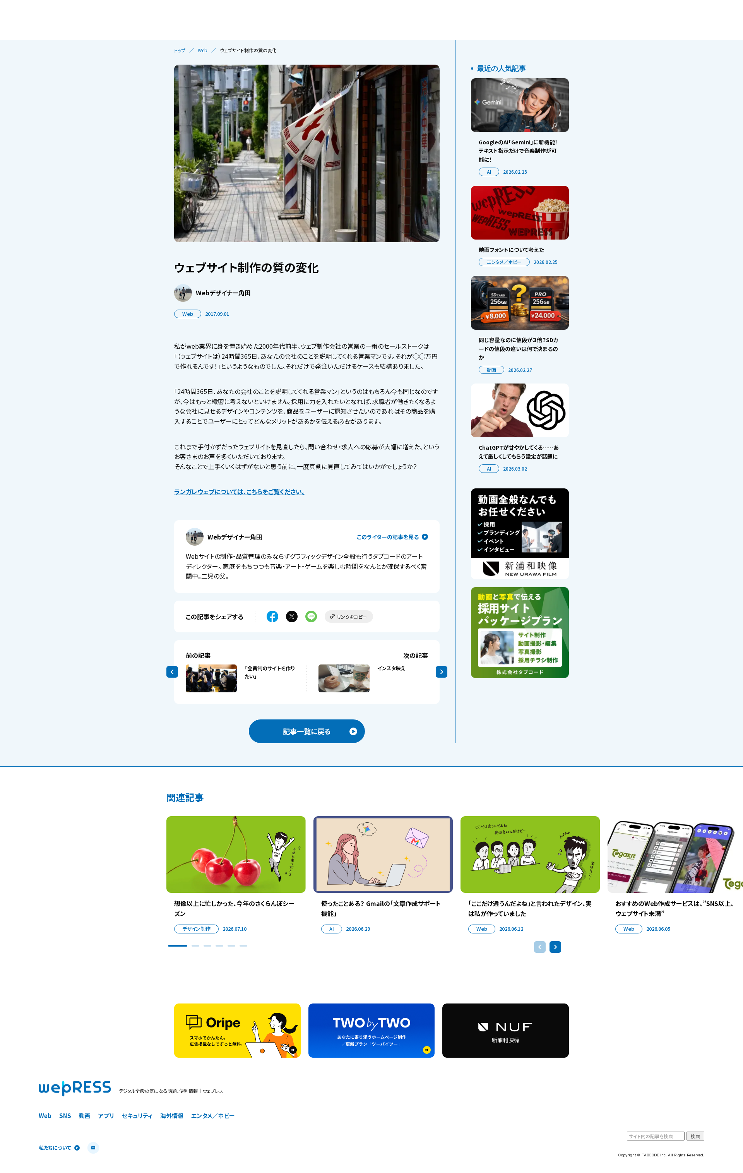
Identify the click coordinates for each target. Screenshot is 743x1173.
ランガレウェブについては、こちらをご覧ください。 (239, 491)
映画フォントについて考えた (511, 249)
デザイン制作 (196, 928)
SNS (65, 1115)
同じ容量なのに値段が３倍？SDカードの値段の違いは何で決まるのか (518, 348)
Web (202, 50)
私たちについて (55, 1148)
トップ (179, 50)
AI (489, 171)
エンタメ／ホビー (504, 262)
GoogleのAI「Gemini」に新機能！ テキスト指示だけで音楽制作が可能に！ (518, 150)
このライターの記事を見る (388, 537)
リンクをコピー (352, 616)
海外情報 (171, 1115)
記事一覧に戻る (307, 731)
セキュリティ (137, 1115)
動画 (491, 369)
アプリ (106, 1115)
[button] (177, 946)
